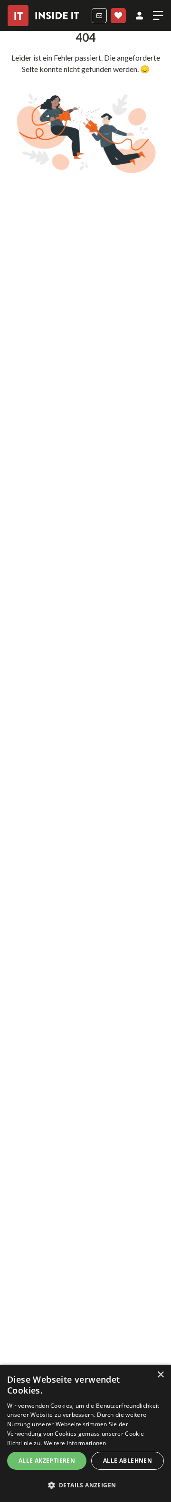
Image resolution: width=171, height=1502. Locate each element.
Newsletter (99, 15)
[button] (85, 1485)
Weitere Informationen (75, 1443)
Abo (118, 15)
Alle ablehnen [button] (127, 1461)
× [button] (160, 1374)
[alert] (85, 1433)
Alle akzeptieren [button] (47, 1461)
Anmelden (139, 16)
